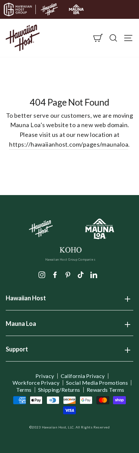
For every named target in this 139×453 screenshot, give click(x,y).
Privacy (44, 376)
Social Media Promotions (97, 382)
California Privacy (83, 376)
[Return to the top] (113, 427)
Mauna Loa (21, 326)
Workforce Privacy (36, 382)
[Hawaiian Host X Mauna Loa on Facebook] (55, 274)
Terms (23, 389)
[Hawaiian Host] (41, 228)
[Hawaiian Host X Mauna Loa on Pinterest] (67, 274)
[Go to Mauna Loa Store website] (76, 9)
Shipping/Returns (59, 389)
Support (17, 351)
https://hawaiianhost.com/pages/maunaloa (68, 144)
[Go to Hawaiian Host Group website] (17, 9)
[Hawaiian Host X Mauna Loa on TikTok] (80, 274)
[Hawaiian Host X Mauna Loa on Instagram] (41, 274)
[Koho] (70, 249)
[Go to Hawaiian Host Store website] (49, 9)
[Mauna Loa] (100, 229)
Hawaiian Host (26, 300)
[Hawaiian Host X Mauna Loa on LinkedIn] (93, 274)
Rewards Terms (105, 389)
